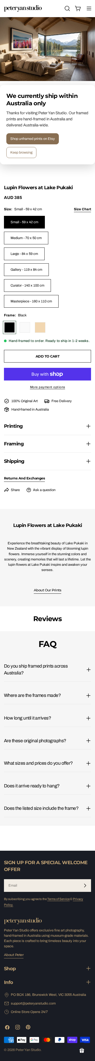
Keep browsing (21, 152)
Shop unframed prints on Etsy (32, 139)
